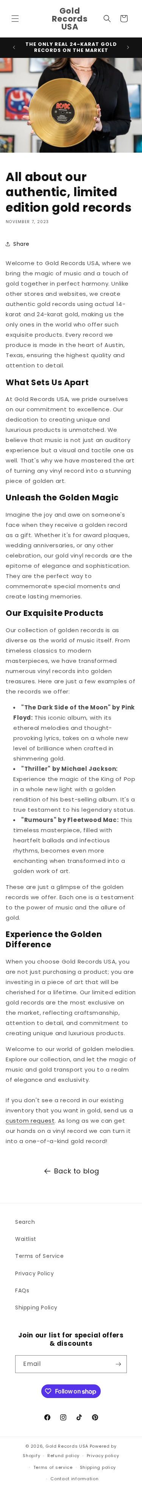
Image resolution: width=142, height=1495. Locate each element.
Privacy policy (103, 1456)
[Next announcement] (128, 47)
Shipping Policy (36, 1307)
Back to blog (76, 1171)
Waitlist (25, 1239)
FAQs (22, 1290)
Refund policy (63, 1456)
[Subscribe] (118, 1364)
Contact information (74, 1479)
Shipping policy (98, 1467)
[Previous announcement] (14, 47)
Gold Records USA (66, 1446)
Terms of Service (39, 1256)
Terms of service (53, 1467)
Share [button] (21, 244)
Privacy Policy (34, 1273)
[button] (15, 18)
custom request (30, 1121)
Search (25, 1222)
